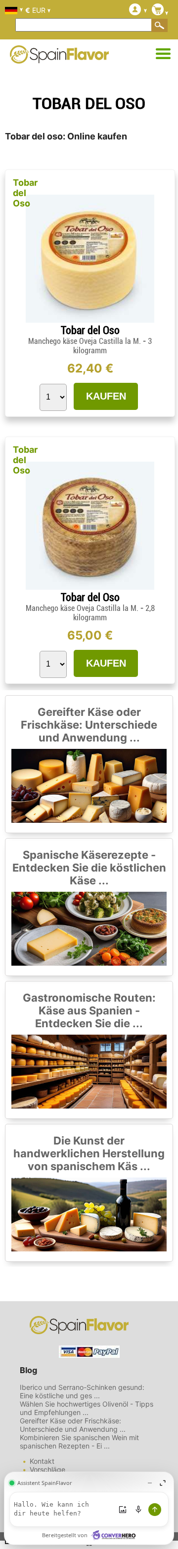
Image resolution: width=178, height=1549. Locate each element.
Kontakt (42, 1461)
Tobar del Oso (25, 192)
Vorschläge (47, 1469)
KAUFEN (106, 396)
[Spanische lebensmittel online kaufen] (59, 57)
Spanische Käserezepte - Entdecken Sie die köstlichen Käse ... (89, 867)
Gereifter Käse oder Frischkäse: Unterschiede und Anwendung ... (89, 725)
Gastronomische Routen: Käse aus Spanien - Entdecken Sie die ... (89, 1010)
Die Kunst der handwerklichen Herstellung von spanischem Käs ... (89, 1153)
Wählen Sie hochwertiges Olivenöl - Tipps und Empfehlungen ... (86, 1408)
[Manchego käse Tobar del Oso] (90, 320)
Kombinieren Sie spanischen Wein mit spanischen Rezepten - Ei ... (79, 1441)
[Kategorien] (163, 54)
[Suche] (160, 25)
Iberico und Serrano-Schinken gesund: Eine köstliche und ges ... (82, 1391)
